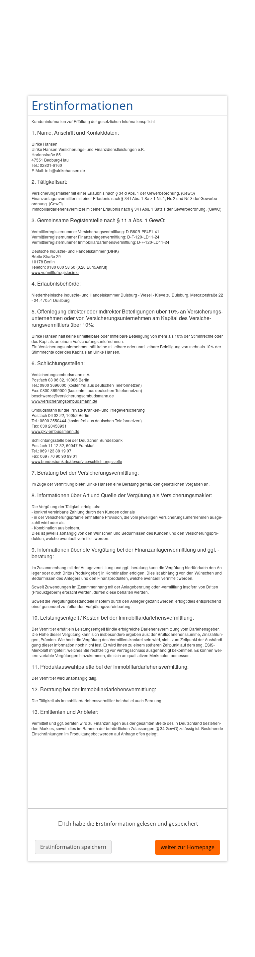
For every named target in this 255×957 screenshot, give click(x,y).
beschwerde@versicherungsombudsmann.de (73, 395)
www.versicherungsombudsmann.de (64, 401)
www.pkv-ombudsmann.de (55, 431)
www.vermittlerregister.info (55, 272)
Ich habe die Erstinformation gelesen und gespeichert (131, 823)
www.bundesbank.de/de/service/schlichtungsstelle (77, 461)
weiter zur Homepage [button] (187, 847)
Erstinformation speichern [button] (73, 847)
